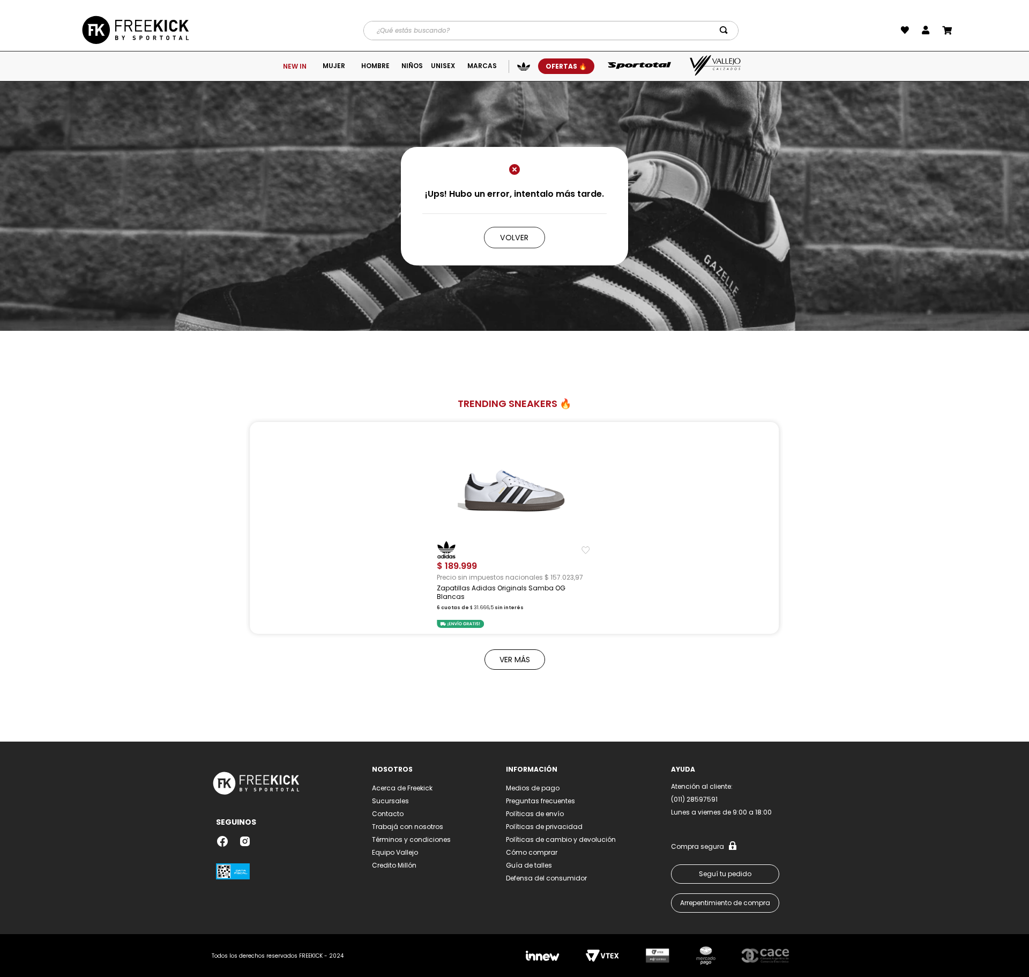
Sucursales (390, 800)
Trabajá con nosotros (407, 826)
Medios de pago (533, 788)
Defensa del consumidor (546, 878)
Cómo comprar (531, 852)
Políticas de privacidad (544, 826)
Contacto (388, 813)
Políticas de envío (535, 813)
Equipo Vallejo (395, 852)
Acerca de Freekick (402, 788)
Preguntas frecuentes (540, 800)
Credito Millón (394, 865)
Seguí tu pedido (725, 873)
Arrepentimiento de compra (725, 902)
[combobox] (551, 30)
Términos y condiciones (411, 839)
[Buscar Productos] (725, 30)
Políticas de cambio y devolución (561, 839)
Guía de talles (529, 865)
